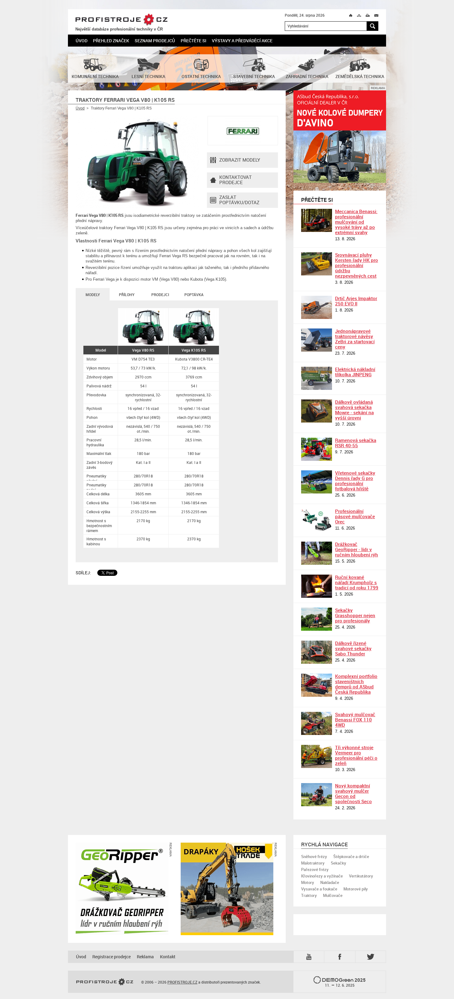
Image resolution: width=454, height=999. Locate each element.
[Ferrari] (243, 130)
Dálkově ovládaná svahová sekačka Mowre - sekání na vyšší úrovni (354, 410)
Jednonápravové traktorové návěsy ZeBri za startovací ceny (355, 339)
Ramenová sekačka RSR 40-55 (355, 442)
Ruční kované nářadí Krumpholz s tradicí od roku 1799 (356, 582)
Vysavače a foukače (319, 889)
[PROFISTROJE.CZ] (104, 982)
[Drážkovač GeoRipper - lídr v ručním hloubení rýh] (316, 553)
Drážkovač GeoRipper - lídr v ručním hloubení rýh (356, 549)
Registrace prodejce (111, 957)
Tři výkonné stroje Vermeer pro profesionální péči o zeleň (356, 755)
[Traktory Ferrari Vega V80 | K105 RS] (137, 162)
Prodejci (160, 294)
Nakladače (329, 882)
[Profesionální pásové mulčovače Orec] (316, 520)
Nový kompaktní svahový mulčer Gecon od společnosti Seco (353, 793)
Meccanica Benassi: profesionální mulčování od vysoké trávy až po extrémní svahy (356, 221)
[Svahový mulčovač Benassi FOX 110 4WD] (316, 723)
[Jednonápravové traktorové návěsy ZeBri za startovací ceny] (316, 340)
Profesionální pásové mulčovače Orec (355, 516)
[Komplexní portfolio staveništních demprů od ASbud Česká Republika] (316, 685)
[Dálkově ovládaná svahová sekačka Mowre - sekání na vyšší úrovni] (316, 411)
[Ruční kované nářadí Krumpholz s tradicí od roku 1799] (316, 586)
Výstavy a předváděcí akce (242, 40)
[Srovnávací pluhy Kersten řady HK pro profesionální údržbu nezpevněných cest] (316, 263)
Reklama (145, 957)
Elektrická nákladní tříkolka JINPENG (355, 372)
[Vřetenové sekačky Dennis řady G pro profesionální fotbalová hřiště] (316, 481)
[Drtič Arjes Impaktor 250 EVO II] (316, 307)
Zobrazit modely (239, 160)
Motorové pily (355, 889)
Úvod (81, 40)
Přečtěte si (193, 40)
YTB (310, 956)
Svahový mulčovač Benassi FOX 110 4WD (355, 719)
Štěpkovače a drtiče (351, 856)
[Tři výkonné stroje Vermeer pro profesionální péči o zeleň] (316, 756)
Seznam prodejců (155, 40)
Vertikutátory (361, 876)
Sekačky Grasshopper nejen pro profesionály (355, 615)
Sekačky (338, 863)
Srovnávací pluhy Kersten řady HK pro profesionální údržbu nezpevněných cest (356, 265)
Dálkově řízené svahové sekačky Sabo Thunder (353, 648)
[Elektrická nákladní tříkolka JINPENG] (316, 378)
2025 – (345, 982)
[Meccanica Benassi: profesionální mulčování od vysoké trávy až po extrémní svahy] (316, 220)
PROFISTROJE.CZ (121, 19)
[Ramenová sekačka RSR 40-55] (316, 449)
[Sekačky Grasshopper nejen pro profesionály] (316, 619)
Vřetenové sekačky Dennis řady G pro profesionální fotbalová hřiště (355, 481)
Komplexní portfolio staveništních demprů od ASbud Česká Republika (356, 684)
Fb (340, 957)
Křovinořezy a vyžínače (322, 876)
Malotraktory (313, 863)
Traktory (309, 895)
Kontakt (167, 957)
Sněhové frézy (314, 856)
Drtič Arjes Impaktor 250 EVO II (356, 301)
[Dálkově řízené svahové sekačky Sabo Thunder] (316, 652)
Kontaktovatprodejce (235, 179)
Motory (307, 882)
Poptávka (194, 294)
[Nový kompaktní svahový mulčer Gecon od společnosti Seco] (316, 794)
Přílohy (126, 294)
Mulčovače (333, 895)
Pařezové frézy (315, 869)
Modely (93, 294)
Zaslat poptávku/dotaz (239, 199)
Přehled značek (111, 40)
